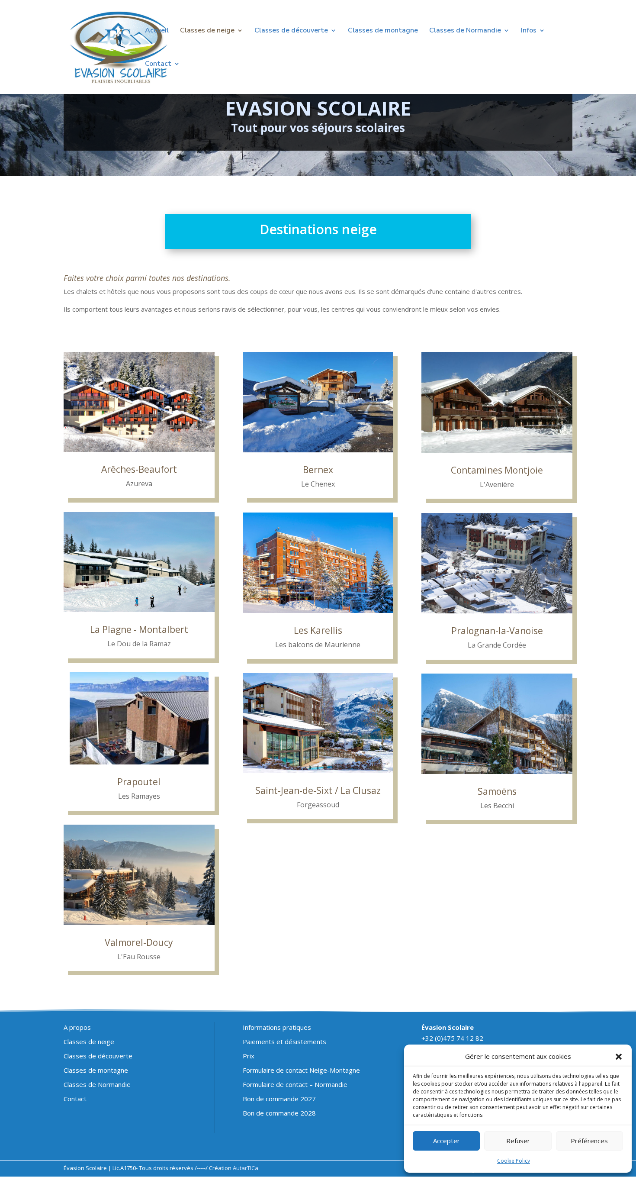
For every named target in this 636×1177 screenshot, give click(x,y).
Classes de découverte (291, 31)
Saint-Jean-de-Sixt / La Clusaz (318, 790)
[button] (618, 1056)
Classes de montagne (383, 31)
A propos (77, 1027)
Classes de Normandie (465, 31)
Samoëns (497, 791)
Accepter (446, 1140)
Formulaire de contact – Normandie (295, 1084)
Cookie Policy (513, 1160)
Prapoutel (139, 782)
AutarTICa (245, 1168)
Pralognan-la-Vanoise (497, 631)
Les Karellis (318, 630)
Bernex (318, 470)
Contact (158, 64)
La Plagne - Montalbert (139, 629)
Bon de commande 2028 (279, 1113)
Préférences (589, 1140)
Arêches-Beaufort (139, 469)
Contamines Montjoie (497, 470)
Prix (248, 1055)
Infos (528, 31)
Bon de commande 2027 (279, 1098)
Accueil (157, 31)
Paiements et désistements (284, 1041)
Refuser (518, 1140)
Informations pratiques (277, 1027)
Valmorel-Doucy (139, 942)
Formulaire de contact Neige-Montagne (301, 1070)
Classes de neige (207, 31)
